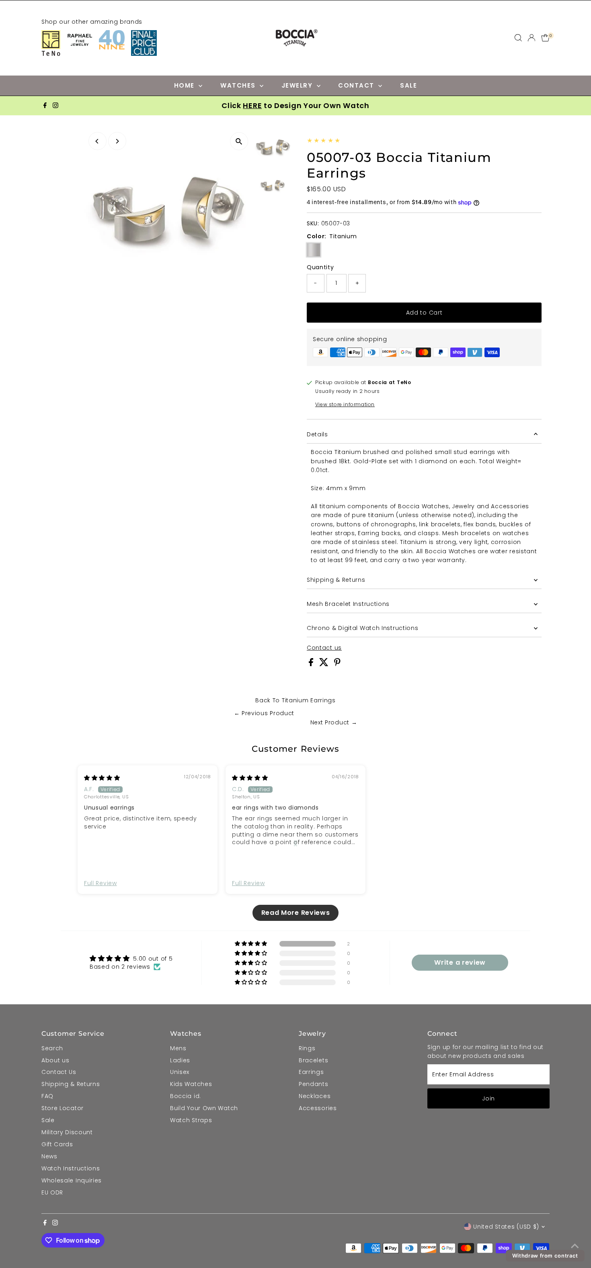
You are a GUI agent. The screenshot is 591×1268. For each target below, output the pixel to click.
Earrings (311, 1072)
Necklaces (314, 1096)
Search (52, 1048)
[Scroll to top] (575, 1246)
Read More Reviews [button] (295, 912)
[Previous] (97, 141)
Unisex (179, 1072)
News (49, 1156)
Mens (178, 1048)
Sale (48, 1120)
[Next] (117, 141)
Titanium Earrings (309, 700)
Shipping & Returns (336, 580)
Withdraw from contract (545, 1255)
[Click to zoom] (239, 141)
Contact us (324, 647)
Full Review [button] (100, 883)
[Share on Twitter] (324, 664)
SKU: (313, 223)
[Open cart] (545, 37)
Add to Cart (424, 313)
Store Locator (62, 1108)
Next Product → (333, 722)
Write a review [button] (460, 962)
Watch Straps (191, 1120)
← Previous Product (264, 713)
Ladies (180, 1060)
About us (55, 1060)
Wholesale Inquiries (71, 1180)
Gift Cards (57, 1144)
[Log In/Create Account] (531, 37)
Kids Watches (191, 1084)
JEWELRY (298, 85)
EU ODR (52, 1192)
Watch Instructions (70, 1168)
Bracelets (313, 1060)
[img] (102, 778)
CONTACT (357, 85)
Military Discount (67, 1132)
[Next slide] (295, 843)
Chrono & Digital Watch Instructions (363, 628)
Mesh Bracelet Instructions (348, 604)
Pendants (313, 1084)
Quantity (320, 267)
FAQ (47, 1096)
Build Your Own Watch (204, 1108)
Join (488, 1098)
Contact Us (58, 1072)
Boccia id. (185, 1096)
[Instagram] (55, 105)
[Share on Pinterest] (337, 664)
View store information (345, 404)
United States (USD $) (506, 1227)
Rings (307, 1048)
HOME (185, 85)
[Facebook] (45, 105)
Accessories (318, 1108)
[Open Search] (518, 37)
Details (317, 434)
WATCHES (239, 85)
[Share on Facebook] (312, 664)
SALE (408, 85)
